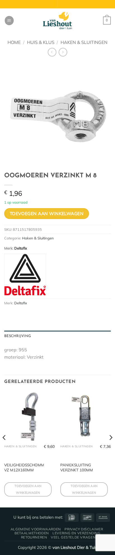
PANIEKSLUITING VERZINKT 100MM (76, 467)
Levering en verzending (76, 533)
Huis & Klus (40, 42)
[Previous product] (63, 52)
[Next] (110, 449)
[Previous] (4, 449)
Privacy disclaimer (83, 529)
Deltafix (20, 248)
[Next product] (52, 52)
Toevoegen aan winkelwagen (47, 213)
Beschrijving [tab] (17, 336)
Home (14, 42)
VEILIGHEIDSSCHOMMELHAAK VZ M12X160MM (31, 467)
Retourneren (34, 537)
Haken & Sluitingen (84, 42)
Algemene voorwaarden (36, 529)
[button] (9, 20)
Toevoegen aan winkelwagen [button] (28, 489)
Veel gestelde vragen (73, 537)
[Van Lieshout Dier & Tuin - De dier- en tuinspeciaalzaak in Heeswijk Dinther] (57, 20)
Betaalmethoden (32, 533)
